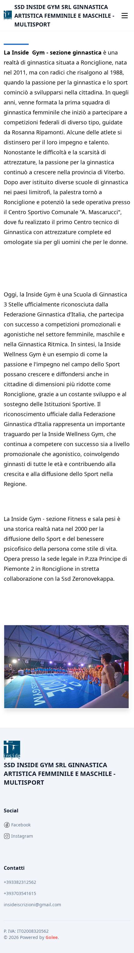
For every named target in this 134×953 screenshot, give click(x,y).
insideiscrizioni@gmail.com (32, 904)
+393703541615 (20, 893)
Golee (51, 937)
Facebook (21, 825)
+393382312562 (20, 882)
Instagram (22, 836)
